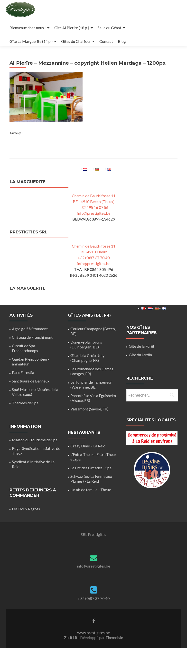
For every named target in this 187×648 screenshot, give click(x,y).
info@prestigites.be (93, 213)
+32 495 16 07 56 (93, 207)
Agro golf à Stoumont (30, 328)
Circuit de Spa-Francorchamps (25, 348)
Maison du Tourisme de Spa (34, 439)
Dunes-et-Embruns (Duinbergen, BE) (86, 344)
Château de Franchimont (32, 337)
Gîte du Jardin (140, 354)
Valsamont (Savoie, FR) (89, 409)
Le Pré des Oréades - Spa (91, 467)
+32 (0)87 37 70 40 (94, 257)
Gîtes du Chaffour (76, 41)
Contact (106, 41)
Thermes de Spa (25, 402)
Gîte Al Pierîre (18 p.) (71, 27)
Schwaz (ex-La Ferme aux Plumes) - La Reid (91, 478)
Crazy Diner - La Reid (87, 446)
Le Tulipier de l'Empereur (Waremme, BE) (91, 384)
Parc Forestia (23, 372)
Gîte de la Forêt (141, 346)
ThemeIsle (114, 637)
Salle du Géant (109, 27)
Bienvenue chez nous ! (27, 27)
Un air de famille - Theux (90, 489)
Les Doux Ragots (26, 508)
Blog (122, 41)
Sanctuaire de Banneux (30, 381)
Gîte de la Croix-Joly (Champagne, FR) (87, 358)
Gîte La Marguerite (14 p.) (31, 41)
